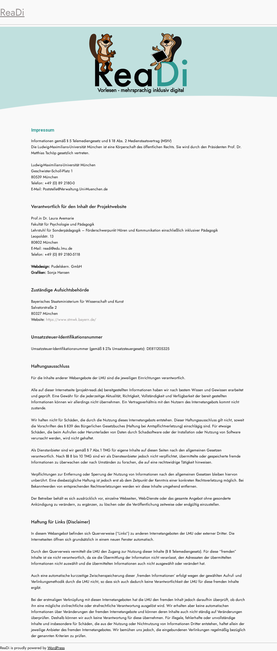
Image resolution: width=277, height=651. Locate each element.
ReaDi (12, 12)
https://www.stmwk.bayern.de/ (71, 319)
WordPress (56, 648)
